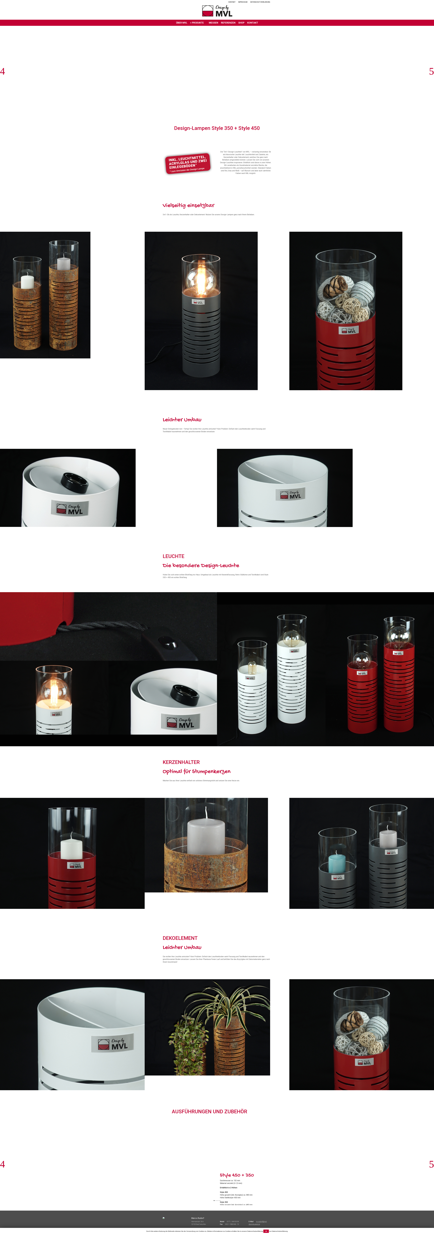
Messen (213, 22)
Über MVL (181, 22)
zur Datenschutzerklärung (278, 1231)
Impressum (242, 2)
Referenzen (228, 22)
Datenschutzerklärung (260, 2)
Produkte (198, 22)
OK (266, 1231)
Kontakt (232, 2)
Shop (241, 22)
